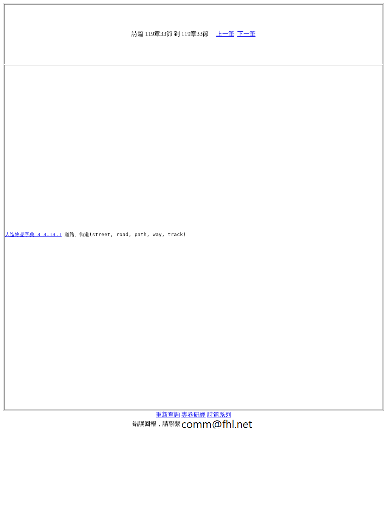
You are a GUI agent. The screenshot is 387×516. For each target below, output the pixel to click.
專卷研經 (193, 414)
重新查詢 (168, 414)
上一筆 (225, 34)
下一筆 (246, 34)
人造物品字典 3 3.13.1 (33, 234)
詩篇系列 (219, 414)
